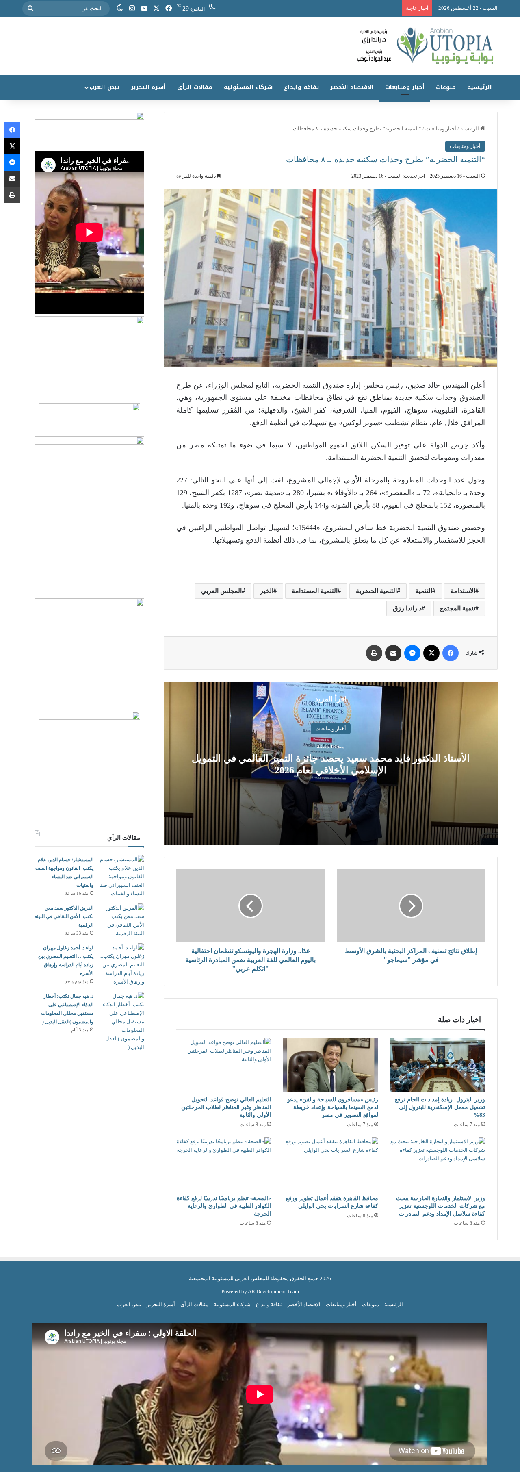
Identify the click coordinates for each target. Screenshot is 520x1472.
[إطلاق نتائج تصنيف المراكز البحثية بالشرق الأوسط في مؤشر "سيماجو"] (411, 905)
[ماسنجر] (412, 653)
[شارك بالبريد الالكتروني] (393, 653)
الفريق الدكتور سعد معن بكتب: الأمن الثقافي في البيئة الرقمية (64, 916)
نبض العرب (104, 87)
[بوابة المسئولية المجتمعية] (260, 46)
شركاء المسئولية (248, 87)
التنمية (423, 590)
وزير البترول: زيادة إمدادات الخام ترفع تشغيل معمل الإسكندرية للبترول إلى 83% (440, 1107)
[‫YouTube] (144, 8)
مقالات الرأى (194, 87)
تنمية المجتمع (457, 608)
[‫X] (156, 8)
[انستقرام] (132, 8)
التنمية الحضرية (376, 590)
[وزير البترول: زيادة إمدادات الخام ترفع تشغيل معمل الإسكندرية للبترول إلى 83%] (437, 1065)
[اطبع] (374, 653)
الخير (266, 590)
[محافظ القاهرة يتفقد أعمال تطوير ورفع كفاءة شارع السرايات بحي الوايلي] (330, 1164)
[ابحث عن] (30, 8)
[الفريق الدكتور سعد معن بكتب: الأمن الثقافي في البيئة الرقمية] (122, 920)
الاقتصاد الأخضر (352, 87)
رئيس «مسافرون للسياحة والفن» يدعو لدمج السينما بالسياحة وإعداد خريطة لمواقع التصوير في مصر (332, 1107)
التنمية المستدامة (315, 590)
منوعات (446, 87)
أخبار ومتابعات (405, 87)
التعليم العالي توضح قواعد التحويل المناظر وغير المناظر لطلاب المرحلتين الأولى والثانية (226, 1107)
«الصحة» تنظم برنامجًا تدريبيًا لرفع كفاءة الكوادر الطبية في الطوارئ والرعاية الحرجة (224, 1206)
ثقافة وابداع (301, 87)
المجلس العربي (221, 590)
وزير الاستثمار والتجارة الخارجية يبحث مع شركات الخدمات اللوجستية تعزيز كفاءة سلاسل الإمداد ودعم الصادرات (440, 1206)
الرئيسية (479, 87)
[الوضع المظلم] (120, 8)
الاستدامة (463, 590)
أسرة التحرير (148, 87)
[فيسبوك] (168, 8)
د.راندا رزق (407, 608)
